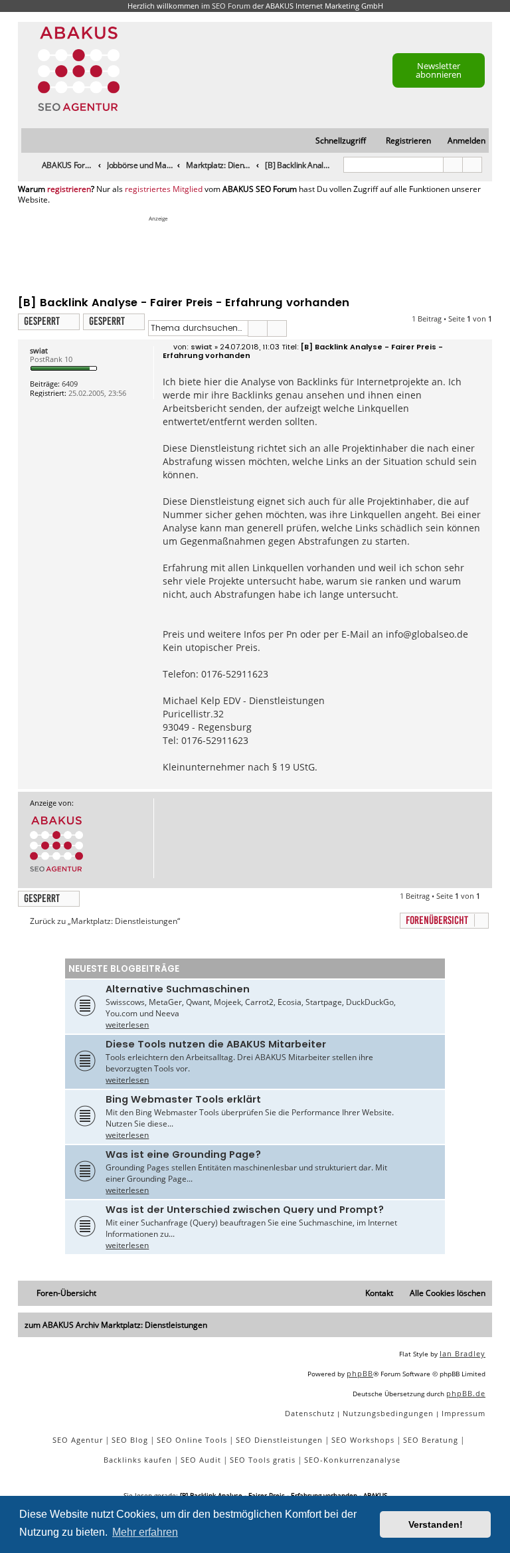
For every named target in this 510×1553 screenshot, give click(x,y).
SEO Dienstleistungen (279, 1440)
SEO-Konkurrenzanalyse (352, 1460)
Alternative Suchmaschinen (178, 989)
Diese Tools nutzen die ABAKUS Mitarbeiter (216, 1044)
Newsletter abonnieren (439, 70)
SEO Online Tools (192, 1440)
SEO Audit (201, 1460)
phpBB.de (465, 1393)
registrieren (69, 189)
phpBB (360, 1373)
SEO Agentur (77, 1440)
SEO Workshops (362, 1440)
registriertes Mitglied (164, 189)
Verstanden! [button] (435, 1524)
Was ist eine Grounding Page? (183, 1154)
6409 (70, 383)
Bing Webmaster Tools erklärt (183, 1099)
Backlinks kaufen (138, 1460)
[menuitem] (460, 141)
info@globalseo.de (427, 634)
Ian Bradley (462, 1353)
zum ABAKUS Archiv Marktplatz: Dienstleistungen (116, 1324)
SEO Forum (231, 6)
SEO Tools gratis (263, 1460)
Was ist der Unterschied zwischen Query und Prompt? (245, 1209)
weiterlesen (127, 1024)
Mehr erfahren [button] (145, 1532)
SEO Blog (130, 1440)
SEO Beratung (430, 1440)
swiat (39, 350)
